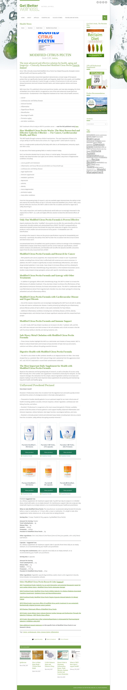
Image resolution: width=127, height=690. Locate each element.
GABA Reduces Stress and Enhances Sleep (50, 664)
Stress (98, 164)
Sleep (93, 164)
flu (91, 149)
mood (89, 157)
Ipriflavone (23, 662)
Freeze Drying (96, 149)
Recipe (96, 159)
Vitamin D (90, 170)
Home (23, 17)
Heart (89, 151)
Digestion (99, 144)
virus (96, 167)
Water (95, 170)
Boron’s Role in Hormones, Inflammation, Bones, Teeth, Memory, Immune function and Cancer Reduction (62, 668)
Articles (36, 17)
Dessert (95, 142)
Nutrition (30, 28)
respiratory (100, 162)
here (76, 126)
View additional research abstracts (31, 625)
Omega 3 (96, 157)
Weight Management (96, 171)
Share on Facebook (51, 639)
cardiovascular (32, 632)
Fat (105, 147)
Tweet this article (38, 639)
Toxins (91, 167)
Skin (89, 164)
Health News (25, 24)
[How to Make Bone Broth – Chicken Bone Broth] (37, 659)
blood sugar (91, 136)
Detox (38, 632)
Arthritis (98, 135)
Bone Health (99, 136)
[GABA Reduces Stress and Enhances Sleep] (50, 659)
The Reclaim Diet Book (71, 17)
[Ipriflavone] (25, 659)
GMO (102, 149)
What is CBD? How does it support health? (74, 664)
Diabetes (90, 145)
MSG (92, 157)
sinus (105, 162)
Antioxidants (91, 135)
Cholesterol (98, 141)
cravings (104, 141)
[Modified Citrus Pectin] (50, 41)
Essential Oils (46, 17)
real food (89, 160)
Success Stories (57, 17)
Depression (90, 142)
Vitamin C (101, 167)
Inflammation (55, 632)
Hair (105, 149)
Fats (88, 148)
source (60, 582)
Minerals (102, 155)
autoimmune (103, 135)
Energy (90, 146)
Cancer (25, 632)
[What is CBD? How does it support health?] (75, 659)
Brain (90, 138)
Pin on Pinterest (64, 639)
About (29, 17)
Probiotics (103, 157)
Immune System (45, 632)
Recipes (91, 162)
